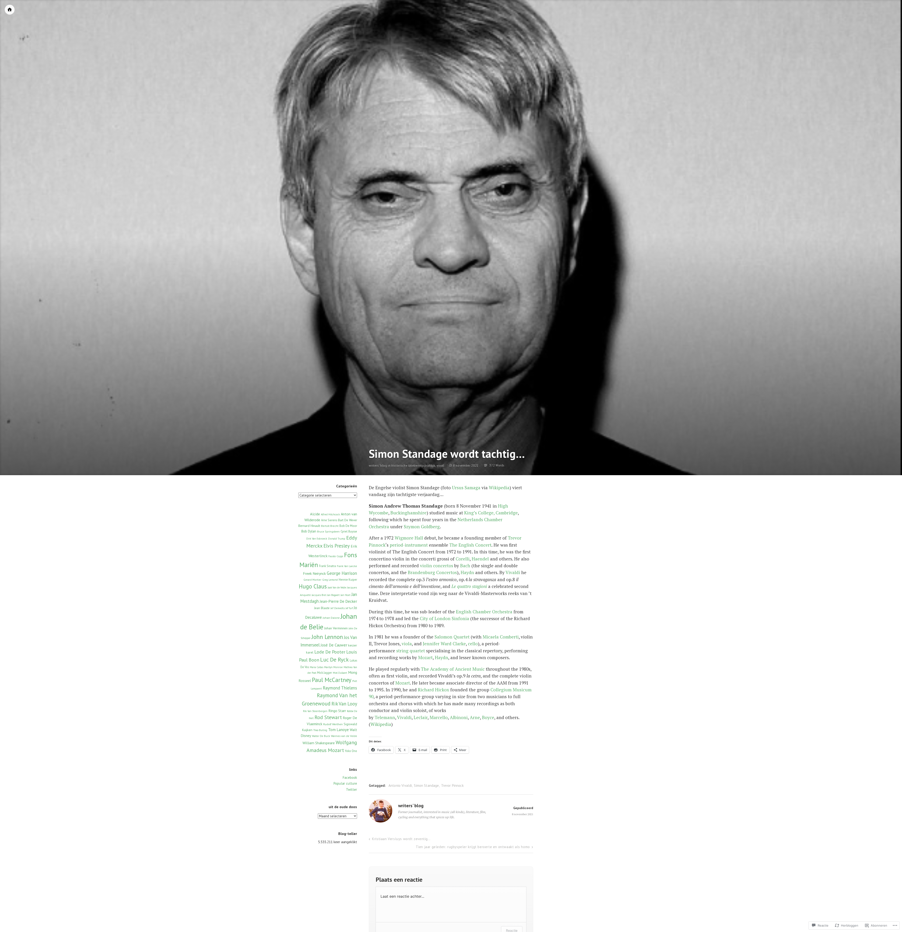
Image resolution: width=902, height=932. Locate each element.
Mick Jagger (324, 672)
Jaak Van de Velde (337, 587)
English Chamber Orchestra (484, 612)
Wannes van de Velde (344, 736)
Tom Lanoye (338, 729)
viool (440, 466)
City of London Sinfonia (444, 618)
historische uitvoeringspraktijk (413, 466)
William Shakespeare (319, 742)
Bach (465, 565)
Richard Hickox (433, 690)
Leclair (421, 717)
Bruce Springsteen (328, 531)
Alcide (315, 513)
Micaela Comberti (501, 637)
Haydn (467, 572)
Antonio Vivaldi (400, 785)
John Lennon (327, 637)
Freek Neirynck (314, 573)
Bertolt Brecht (329, 526)
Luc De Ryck (334, 659)
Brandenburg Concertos (432, 572)
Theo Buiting (320, 730)
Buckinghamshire (408, 513)
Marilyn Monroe (333, 667)
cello (473, 643)
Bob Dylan (308, 531)
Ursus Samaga (466, 487)
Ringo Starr (337, 710)
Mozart (425, 657)
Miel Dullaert (340, 672)
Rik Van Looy (344, 704)
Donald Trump (336, 538)
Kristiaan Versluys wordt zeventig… (401, 839)
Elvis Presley (336, 546)
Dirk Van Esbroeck (316, 538)
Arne (475, 717)
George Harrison (342, 573)
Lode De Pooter (329, 652)
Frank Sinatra (327, 566)
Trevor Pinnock (452, 785)
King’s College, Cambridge (491, 513)
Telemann (385, 717)
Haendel (480, 559)
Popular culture (345, 783)
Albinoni (459, 717)
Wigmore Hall (409, 538)
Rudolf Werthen (333, 724)
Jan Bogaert (333, 595)
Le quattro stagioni (469, 586)
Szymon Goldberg (422, 526)
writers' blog (378, 465)
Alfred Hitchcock (330, 514)
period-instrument (409, 545)
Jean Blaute (322, 608)
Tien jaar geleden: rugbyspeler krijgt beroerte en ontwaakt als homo (473, 847)
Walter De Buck (321, 736)
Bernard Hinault (309, 526)
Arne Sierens (329, 520)
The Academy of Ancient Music (453, 669)
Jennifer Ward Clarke (444, 643)
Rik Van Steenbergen (315, 711)
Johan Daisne (331, 617)
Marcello (439, 717)
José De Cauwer (334, 645)
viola (407, 643)
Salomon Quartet (452, 637)
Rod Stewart (328, 717)
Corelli (463, 559)
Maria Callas (316, 667)
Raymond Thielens (340, 688)
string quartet (410, 651)
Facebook (350, 777)
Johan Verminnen (336, 628)
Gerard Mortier (312, 579)
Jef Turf (349, 608)
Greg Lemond (330, 579)
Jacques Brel (319, 595)
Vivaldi (512, 572)
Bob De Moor (348, 526)
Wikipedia (499, 487)
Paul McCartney (331, 680)
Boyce (488, 717)
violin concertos (436, 565)
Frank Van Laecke (347, 566)
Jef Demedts (337, 608)
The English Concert (470, 545)
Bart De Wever (347, 520)
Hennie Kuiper (348, 579)
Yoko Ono (351, 751)
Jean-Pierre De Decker (338, 601)
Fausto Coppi (335, 556)
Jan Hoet (345, 595)
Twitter (351, 789)
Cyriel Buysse (349, 531)
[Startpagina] (10, 10)
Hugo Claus (313, 586)
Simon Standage (426, 785)
